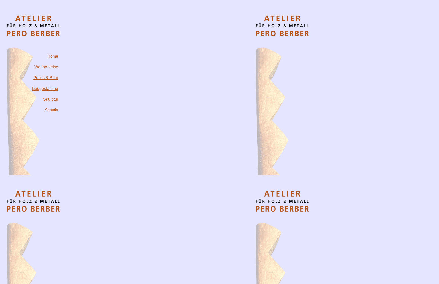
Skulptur (50, 99)
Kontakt (51, 110)
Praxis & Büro (45, 78)
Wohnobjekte (46, 67)
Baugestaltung (45, 88)
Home (52, 56)
